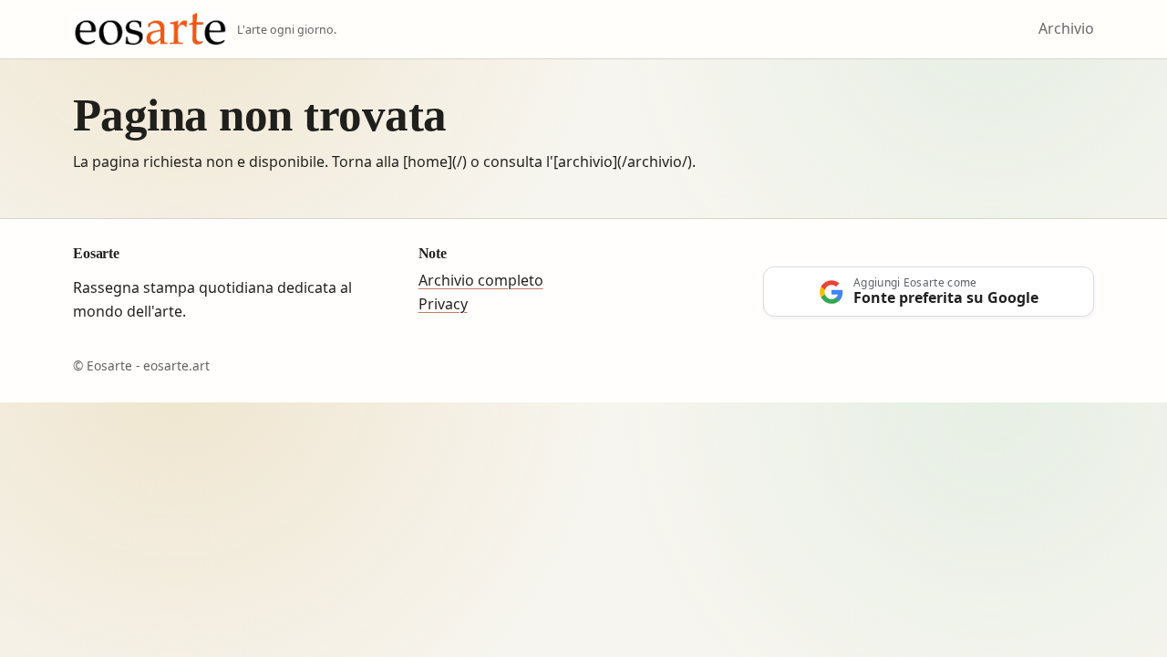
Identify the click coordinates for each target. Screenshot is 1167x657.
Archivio (1066, 28)
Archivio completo (480, 280)
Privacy (443, 304)
